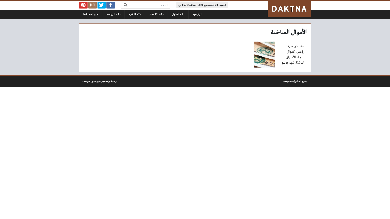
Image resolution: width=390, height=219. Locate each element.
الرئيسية (197, 14)
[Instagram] (92, 5)
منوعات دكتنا (90, 14)
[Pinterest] (83, 5)
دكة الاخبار (178, 14)
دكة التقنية (135, 14)
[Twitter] (102, 5)
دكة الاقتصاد (156, 14)
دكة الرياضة (113, 14)
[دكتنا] (289, 9)
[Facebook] (110, 5)
